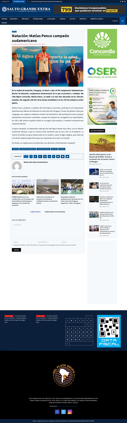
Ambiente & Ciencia (96, 19)
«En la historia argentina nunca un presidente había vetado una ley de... (106, 185)
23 (91, 336)
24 (67, 339)
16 (91, 332)
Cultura (72, 19)
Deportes (83, 19)
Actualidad (51, 19)
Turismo (62, 19)
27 (79, 339)
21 (83, 336)
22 (87, 336)
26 (75, 339)
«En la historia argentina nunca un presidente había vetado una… (49, 1)
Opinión (4, 23)
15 (87, 332)
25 (71, 339)
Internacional (38, 19)
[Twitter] (115, 21)
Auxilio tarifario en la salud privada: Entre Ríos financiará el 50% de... (107, 215)
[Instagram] (117, 21)
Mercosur (25, 19)
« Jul (66, 346)
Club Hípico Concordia (43, 149)
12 (75, 332)
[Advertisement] (102, 272)
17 (67, 336)
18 (71, 336)
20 (79, 336)
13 (79, 332)
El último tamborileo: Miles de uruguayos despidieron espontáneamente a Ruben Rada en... (106, 200)
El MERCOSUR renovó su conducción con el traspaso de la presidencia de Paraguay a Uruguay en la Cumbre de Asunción (23, 201)
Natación (54, 149)
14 (83, 332)
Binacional (13, 19)
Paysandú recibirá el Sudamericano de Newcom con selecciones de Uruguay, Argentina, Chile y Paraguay (72, 200)
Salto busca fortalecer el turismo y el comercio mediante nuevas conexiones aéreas (46, 200)
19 (75, 336)
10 (67, 332)
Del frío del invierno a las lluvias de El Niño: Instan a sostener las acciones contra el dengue (101, 158)
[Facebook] (113, 21)
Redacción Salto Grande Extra (21, 44)
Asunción (15, 149)
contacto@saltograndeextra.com (67, 406)
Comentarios (35, 212)
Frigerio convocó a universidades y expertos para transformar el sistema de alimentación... (107, 229)
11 (71, 332)
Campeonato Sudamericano (27, 149)
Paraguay (61, 149)
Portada (4, 19)
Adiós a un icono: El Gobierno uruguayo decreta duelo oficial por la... (106, 172)
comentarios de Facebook (55, 212)
